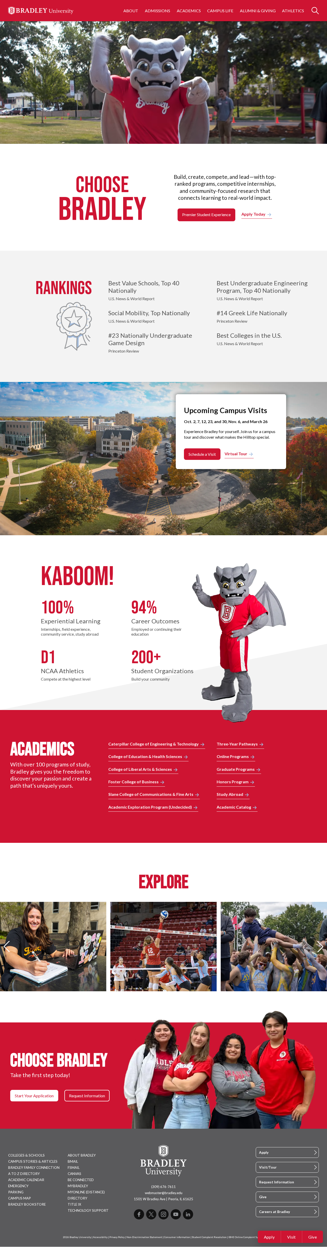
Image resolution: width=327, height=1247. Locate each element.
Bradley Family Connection (34, 1168)
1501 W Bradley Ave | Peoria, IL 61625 (163, 1199)
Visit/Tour (268, 1167)
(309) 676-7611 (163, 1187)
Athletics (293, 10)
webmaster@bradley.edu (163, 1193)
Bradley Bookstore (27, 1204)
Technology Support (88, 1210)
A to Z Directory (24, 1174)
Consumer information (177, 1237)
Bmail (73, 1161)
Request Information (276, 1182)
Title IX (74, 1204)
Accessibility (100, 1237)
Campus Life (220, 10)
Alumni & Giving (258, 10)
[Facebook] (139, 1214)
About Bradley (82, 1155)
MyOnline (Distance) (86, 1192)
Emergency (18, 1186)
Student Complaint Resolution (209, 1237)
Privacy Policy (117, 1237)
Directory (77, 1198)
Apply (269, 1236)
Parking (16, 1192)
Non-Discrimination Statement (144, 1237)
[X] (151, 1214)
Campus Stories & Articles (32, 1161)
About (130, 10)
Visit (291, 1236)
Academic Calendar (26, 1180)
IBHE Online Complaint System (246, 1237)
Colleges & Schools (26, 1155)
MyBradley (78, 1186)
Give (312, 1236)
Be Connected (81, 1180)
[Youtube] (176, 1214)
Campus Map (19, 1198)
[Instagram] (163, 1214)
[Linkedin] (188, 1214)
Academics (189, 10)
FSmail (73, 1168)
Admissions (157, 10)
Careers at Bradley (274, 1212)
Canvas (74, 1174)
